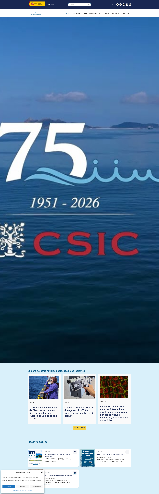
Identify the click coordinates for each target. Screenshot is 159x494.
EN (108, 4)
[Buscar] (89, 4)
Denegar (22, 486)
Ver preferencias (36, 486)
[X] (120, 4)
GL (113, 4)
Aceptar (9, 486)
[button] (42, 472)
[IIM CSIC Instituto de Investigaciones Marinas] (36, 13)
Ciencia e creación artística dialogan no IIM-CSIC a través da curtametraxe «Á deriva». (79, 411)
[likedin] (130, 4)
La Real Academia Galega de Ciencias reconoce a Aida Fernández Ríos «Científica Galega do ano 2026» (43, 413)
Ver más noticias (79, 428)
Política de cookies (17, 490)
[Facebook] (117, 4)
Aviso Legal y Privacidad (27, 490)
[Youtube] (124, 4)
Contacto (126, 13)
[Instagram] (127, 4)
